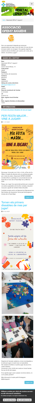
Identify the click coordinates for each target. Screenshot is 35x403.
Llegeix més (29, 197)
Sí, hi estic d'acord (9, 400)
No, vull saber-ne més (24, 400)
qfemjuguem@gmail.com (8, 85)
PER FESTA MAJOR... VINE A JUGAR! (14, 117)
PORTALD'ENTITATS (24, 12)
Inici (4, 20)
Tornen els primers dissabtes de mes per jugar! (17, 110)
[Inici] (8, 4)
